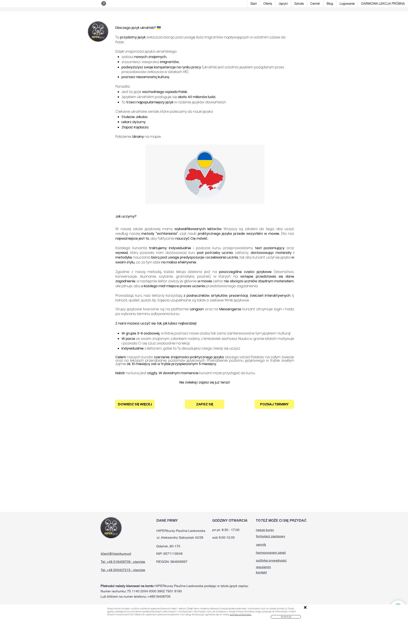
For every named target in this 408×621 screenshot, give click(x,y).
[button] (286, 616)
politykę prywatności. (240, 614)
